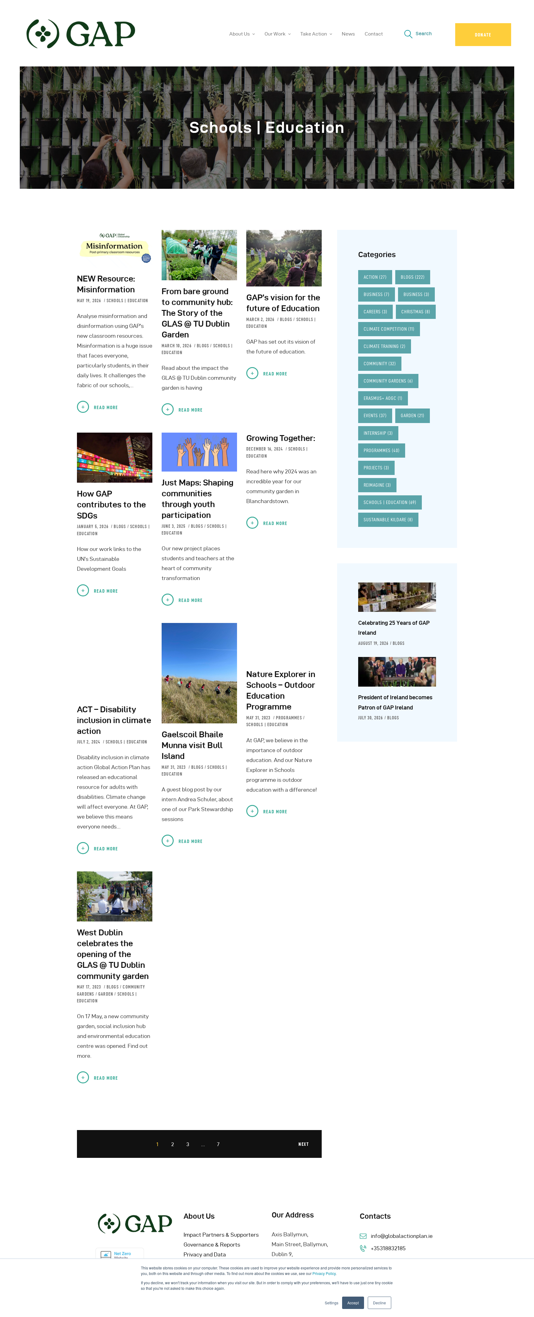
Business (376, 294)
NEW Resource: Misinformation (106, 284)
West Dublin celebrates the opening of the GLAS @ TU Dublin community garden (113, 954)
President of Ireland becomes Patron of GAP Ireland (395, 702)
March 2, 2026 (261, 319)
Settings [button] (331, 1302)
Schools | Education (127, 300)
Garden (105, 994)
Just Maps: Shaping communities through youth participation (197, 498)
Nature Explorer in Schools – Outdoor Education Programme (280, 690)
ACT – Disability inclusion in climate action (114, 720)
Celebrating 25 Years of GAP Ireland (394, 628)
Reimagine (377, 485)
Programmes (289, 717)
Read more (106, 407)
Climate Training (384, 346)
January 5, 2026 (93, 526)
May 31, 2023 (174, 767)
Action (375, 277)
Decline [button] (379, 1302)
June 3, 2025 (174, 526)
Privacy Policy (324, 1273)
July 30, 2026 (370, 717)
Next (304, 1144)
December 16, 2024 (265, 449)
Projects (376, 467)
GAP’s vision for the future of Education (283, 303)
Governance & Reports (212, 1244)
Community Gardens (388, 380)
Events (375, 415)
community (380, 363)
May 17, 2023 (90, 987)
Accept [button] (353, 1302)
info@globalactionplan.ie (402, 1236)
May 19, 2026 (90, 300)
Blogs (203, 345)
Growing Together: (280, 438)
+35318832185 (388, 1248)
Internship (378, 433)
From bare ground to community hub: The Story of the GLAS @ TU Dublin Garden (197, 313)
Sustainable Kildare (388, 519)
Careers (375, 311)
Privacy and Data (205, 1254)
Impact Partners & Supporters (221, 1235)
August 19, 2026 (373, 643)
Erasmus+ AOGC (383, 398)
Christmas (415, 311)
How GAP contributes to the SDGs (111, 504)
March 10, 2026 (177, 345)
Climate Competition (389, 329)
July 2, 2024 (89, 741)
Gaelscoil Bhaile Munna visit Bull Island (192, 745)
